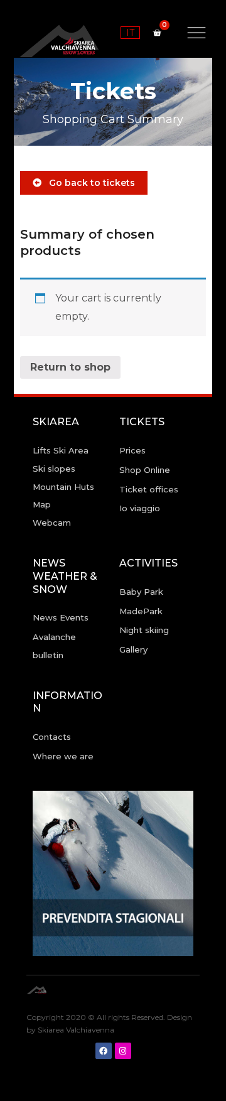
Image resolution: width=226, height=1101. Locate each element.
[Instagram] (123, 1051)
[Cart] (157, 33)
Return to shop (70, 367)
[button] (84, 183)
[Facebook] (103, 1051)
